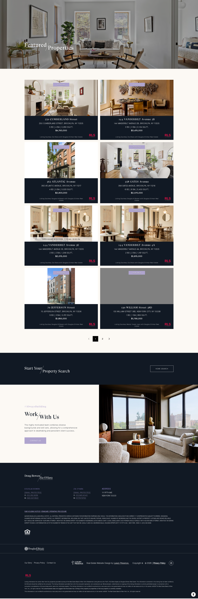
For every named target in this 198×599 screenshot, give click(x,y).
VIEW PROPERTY (61, 109)
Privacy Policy (39, 563)
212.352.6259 (32, 495)
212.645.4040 (82, 495)
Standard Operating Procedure (54, 511)
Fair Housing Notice (32, 511)
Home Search (162, 369)
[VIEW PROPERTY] (61, 107)
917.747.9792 (81, 498)
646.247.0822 (33, 498)
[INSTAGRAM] (171, 563)
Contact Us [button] (35, 441)
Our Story (28, 563)
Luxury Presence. (121, 563)
